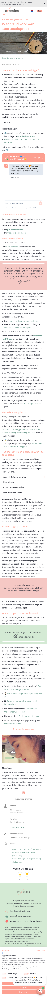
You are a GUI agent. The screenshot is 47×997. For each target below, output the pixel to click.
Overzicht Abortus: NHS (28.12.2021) (26, 849)
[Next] (43, 748)
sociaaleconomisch (10, 429)
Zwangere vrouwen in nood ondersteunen (26, 921)
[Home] (10, 11)
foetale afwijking (9, 433)
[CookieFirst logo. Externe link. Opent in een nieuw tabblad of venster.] (2, 953)
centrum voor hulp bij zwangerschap (19, 327)
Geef (39, 11)
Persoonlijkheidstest (12, 724)
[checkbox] (4, 974)
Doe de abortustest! (26, 136)
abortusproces (11, 247)
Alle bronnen (17, 862)
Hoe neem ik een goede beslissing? (24, 321)
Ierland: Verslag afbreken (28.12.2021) (26, 859)
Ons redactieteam (19, 827)
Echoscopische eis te (33, 403)
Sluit (45, 3)
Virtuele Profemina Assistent (20, 916)
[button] (7, 950)
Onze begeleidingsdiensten (20, 911)
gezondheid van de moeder (31, 429)
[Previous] (3, 748)
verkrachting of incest (26, 433)
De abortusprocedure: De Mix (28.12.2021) (23, 854)
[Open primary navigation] (44, 11)
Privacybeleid (41, 950)
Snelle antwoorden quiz (29, 716)
